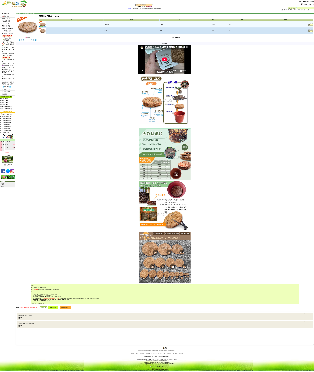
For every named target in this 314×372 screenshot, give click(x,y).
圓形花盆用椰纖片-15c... (6, 120)
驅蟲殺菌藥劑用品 (7, 28)
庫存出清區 (5, 13)
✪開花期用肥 (4, 102)
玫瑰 (152, 8)
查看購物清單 (177, 37)
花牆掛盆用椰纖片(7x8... (6, 116)
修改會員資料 (162, 353)
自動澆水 (143, 8)
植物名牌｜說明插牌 (8, 53)
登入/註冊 (296, 10)
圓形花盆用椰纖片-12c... (6, 118)
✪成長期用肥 (4, 100)
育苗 (148, 8)
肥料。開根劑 (6, 26)
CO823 (33, 13)
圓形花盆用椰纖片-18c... (6, 126)
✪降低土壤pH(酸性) (6, 108)
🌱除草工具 (5, 40)
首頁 (282, 10)
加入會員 (175, 353)
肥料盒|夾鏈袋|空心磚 (8, 63)
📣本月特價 (5, 16)
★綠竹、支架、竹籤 (8, 67)
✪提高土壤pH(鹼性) (6, 106)
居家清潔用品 (6, 91)
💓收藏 (27, 37)
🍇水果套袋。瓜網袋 (8, 65)
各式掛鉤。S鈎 (6, 69)
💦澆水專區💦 (6, 86)
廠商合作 (181, 353)
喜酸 (140, 8)
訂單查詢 (169, 353)
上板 (133, 8)
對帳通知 (301, 10)
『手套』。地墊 (6, 38)
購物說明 (306, 10)
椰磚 (150, 8)
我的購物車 (155, 353)
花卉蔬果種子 (6, 21)
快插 (135, 8)
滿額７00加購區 (6, 18)
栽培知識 (142, 353)
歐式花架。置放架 (7, 33)
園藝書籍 (5, 94)
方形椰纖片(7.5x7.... (6, 132)
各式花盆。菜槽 (6, 31)
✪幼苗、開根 (4, 98)
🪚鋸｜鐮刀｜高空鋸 (8, 47)
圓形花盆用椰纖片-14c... (6, 124)
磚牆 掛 (159, 8)
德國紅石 (138, 8)
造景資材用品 (6, 89)
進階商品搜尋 (141, 6)
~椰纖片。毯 (6, 57)
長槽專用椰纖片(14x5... (6, 128)
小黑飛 (154, 8)
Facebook (311, 10)
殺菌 (146, 8)
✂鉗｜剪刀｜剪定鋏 (8, 42)
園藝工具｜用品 (7, 36)
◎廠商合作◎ (8, 165)
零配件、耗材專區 (7, 84)
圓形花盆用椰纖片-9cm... (7, 122)
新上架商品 (290, 10)
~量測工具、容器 (7, 55)
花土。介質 (5, 23)
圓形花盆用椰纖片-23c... (6, 130)
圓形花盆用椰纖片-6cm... (7, 114)
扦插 (157, 8)
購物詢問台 (148, 353)
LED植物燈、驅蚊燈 (8, 82)
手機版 (285, 10)
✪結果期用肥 (4, 104)
